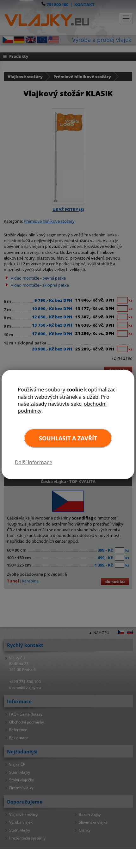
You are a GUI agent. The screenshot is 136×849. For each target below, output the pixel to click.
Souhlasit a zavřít (68, 438)
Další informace (33, 462)
